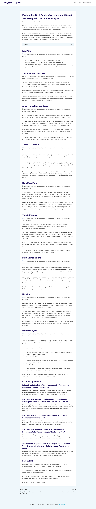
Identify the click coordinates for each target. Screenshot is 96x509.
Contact (79, 2)
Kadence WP (62, 504)
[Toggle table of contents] (71, 44)
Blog (74, 2)
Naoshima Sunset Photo (69, 491)
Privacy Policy (87, 2)
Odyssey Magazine (28, 21)
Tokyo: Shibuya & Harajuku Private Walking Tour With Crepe (32, 492)
